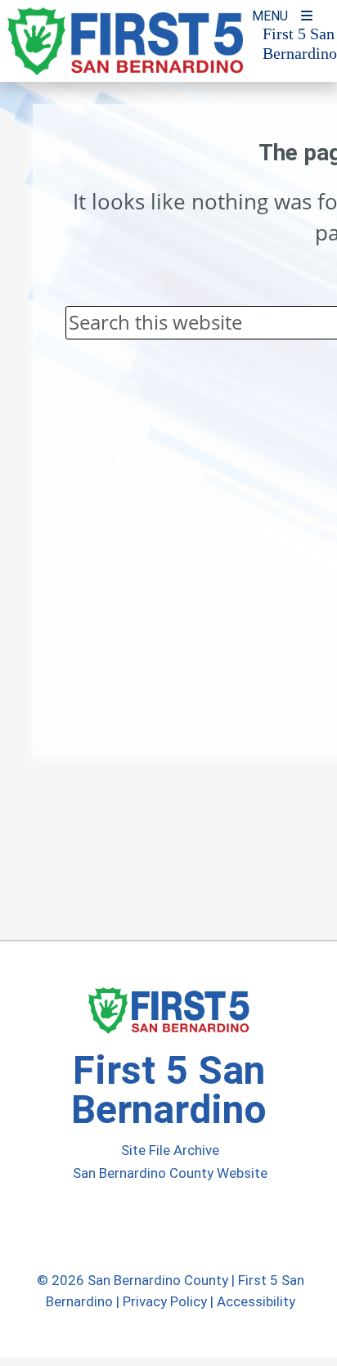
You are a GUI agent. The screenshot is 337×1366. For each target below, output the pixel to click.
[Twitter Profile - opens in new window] (165, 1225)
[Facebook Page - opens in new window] (136, 1225)
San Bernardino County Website (170, 1173)
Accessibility (256, 1301)
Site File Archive (170, 1150)
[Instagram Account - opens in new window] (197, 1225)
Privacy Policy (165, 1301)
